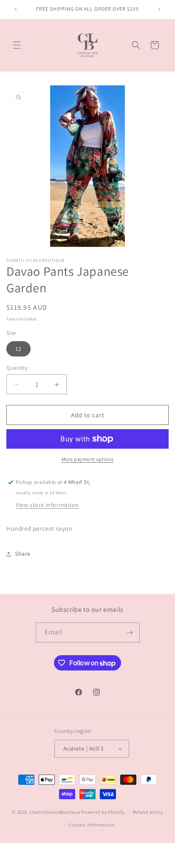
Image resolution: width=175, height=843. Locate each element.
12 (18, 349)
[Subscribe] (130, 632)
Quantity (17, 367)
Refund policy (148, 812)
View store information (47, 505)
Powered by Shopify (103, 812)
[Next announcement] (159, 9)
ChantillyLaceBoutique (54, 812)
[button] (17, 45)
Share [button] (23, 553)
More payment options (88, 459)
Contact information (91, 825)
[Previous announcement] (15, 9)
